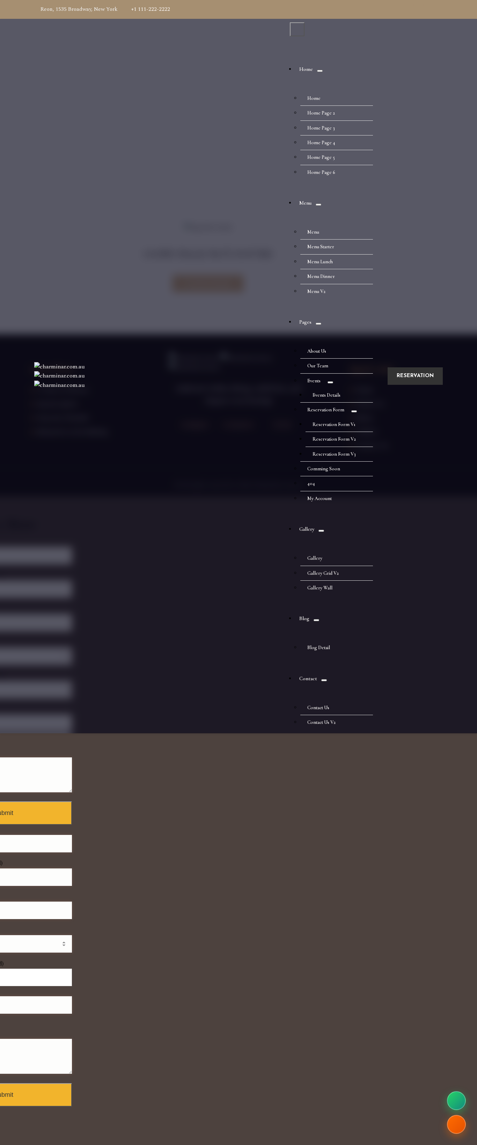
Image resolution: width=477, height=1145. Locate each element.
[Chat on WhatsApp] (456, 1100)
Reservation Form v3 (334, 454)
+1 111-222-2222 (150, 9)
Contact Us (318, 708)
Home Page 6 (321, 172)
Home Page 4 (321, 143)
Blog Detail (318, 648)
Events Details (326, 395)
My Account (319, 498)
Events (314, 381)
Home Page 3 (321, 128)
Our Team (317, 366)
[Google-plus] (418, 9)
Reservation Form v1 (334, 424)
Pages (305, 322)
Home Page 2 (321, 113)
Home (306, 69)
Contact (308, 678)
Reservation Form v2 (334, 439)
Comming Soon (323, 469)
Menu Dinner (321, 276)
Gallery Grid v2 (323, 573)
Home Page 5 (321, 157)
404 (311, 483)
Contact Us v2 (321, 722)
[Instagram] (438, 9)
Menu (305, 203)
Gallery (306, 529)
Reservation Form (325, 410)
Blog (304, 618)
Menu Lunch (320, 262)
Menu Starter (320, 247)
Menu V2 (316, 291)
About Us (316, 351)
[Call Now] (456, 1124)
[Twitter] (428, 9)
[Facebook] (408, 9)
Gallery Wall (319, 588)
